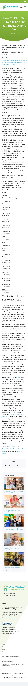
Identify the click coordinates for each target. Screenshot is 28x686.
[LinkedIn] (13, 465)
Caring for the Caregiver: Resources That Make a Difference (13, 492)
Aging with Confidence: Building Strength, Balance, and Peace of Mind (12, 569)
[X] (9, 465)
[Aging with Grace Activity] (14, 553)
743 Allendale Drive (9, 593)
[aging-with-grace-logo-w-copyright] (10, 6)
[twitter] (22, 1)
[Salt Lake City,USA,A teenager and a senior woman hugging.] (14, 533)
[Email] (21, 465)
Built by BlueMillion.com (19, 675)
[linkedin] (25, 1)
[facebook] (19, 1)
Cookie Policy (9, 675)
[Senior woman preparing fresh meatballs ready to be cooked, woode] (14, 496)
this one (11, 377)
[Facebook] (5, 465)
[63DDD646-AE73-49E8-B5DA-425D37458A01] (14, 514)
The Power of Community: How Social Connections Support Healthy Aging (13, 529)
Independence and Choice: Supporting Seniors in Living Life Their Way (13, 510)
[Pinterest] (17, 465)
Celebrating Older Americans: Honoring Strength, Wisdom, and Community (12, 548)
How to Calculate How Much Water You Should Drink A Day (12, 449)
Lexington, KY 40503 (9, 595)
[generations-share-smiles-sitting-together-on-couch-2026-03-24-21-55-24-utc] (14, 478)
